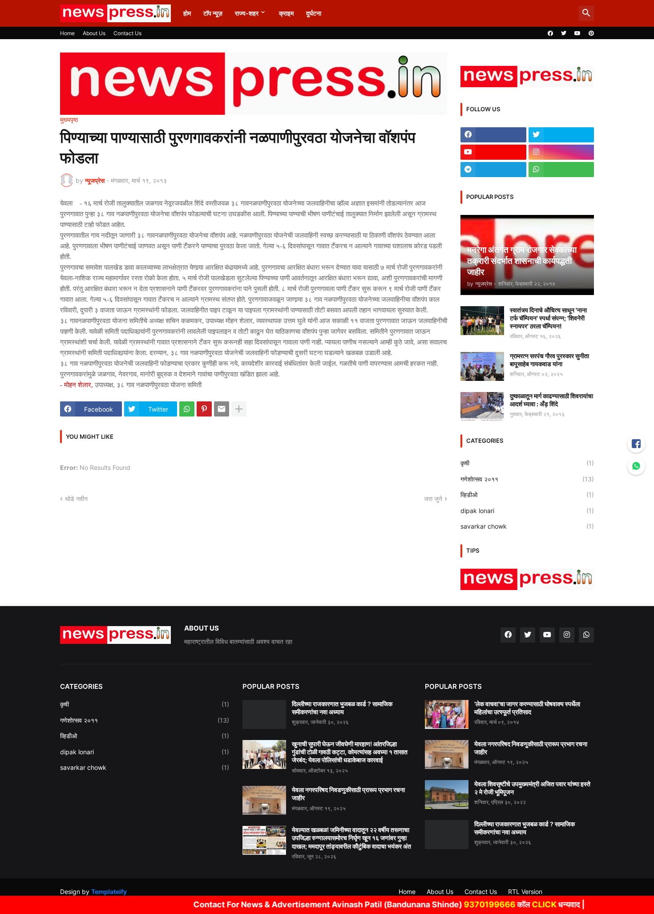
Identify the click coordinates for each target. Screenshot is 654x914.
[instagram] (561, 152)
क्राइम (286, 13)
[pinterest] (591, 33)
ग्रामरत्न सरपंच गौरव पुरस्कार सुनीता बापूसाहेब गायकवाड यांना (549, 360)
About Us (94, 33)
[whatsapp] (561, 169)
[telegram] (493, 169)
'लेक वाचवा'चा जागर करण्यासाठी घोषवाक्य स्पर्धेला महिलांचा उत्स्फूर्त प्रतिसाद (527, 708)
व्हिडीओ (527, 494)
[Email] (221, 409)
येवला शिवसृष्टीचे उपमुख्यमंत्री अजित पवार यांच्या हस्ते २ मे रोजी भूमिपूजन (532, 788)
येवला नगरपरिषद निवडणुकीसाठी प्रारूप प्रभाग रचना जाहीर (348, 793)
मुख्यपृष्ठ (69, 120)
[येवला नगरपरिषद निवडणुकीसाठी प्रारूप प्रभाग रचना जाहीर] (264, 800)
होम (187, 13)
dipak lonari (527, 510)
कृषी (527, 463)
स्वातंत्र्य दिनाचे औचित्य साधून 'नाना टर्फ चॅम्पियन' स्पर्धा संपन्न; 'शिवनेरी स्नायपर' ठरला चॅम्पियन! (548, 318)
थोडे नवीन (76, 498)
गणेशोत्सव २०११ (527, 479)
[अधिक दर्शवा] (238, 409)
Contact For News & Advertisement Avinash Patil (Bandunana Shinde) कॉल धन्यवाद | (365, 904)
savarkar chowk (527, 526)
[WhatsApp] (186, 409)
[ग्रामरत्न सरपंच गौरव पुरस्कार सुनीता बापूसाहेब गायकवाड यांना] (482, 366)
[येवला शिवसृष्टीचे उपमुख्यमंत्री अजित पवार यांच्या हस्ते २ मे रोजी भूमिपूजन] (446, 794)
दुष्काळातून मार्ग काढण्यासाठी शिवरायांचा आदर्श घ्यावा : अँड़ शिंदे (551, 400)
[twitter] (563, 33)
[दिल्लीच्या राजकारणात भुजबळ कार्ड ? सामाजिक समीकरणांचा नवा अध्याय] (264, 714)
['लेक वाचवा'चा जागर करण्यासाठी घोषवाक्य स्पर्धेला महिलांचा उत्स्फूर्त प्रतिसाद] (446, 714)
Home (67, 33)
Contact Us (127, 33)
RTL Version (525, 891)
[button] (586, 13)
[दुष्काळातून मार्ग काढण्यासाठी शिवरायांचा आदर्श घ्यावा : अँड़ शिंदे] (482, 406)
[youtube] (577, 33)
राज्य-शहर (246, 13)
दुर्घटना (313, 13)
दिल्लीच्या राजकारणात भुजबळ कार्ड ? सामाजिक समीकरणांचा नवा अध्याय (342, 708)
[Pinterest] (204, 409)
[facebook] (550, 33)
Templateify (109, 891)
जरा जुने (433, 498)
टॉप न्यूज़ (212, 13)
